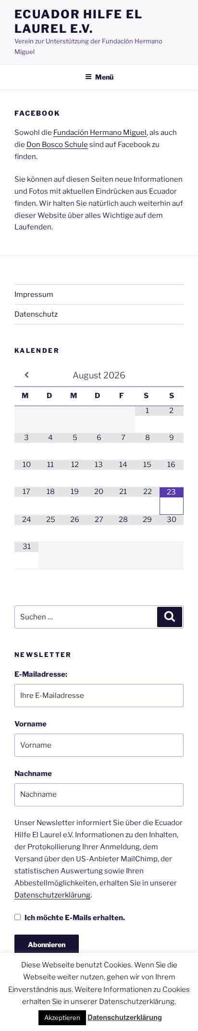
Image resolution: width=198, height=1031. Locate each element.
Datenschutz (36, 314)
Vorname (30, 724)
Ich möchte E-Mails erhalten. (75, 917)
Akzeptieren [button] (62, 1017)
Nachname (33, 773)
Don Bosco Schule (57, 144)
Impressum (33, 294)
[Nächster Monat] (172, 375)
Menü (104, 77)
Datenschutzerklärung (52, 895)
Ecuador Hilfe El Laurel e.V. (78, 21)
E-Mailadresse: (40, 674)
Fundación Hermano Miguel (100, 132)
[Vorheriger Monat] (26, 375)
